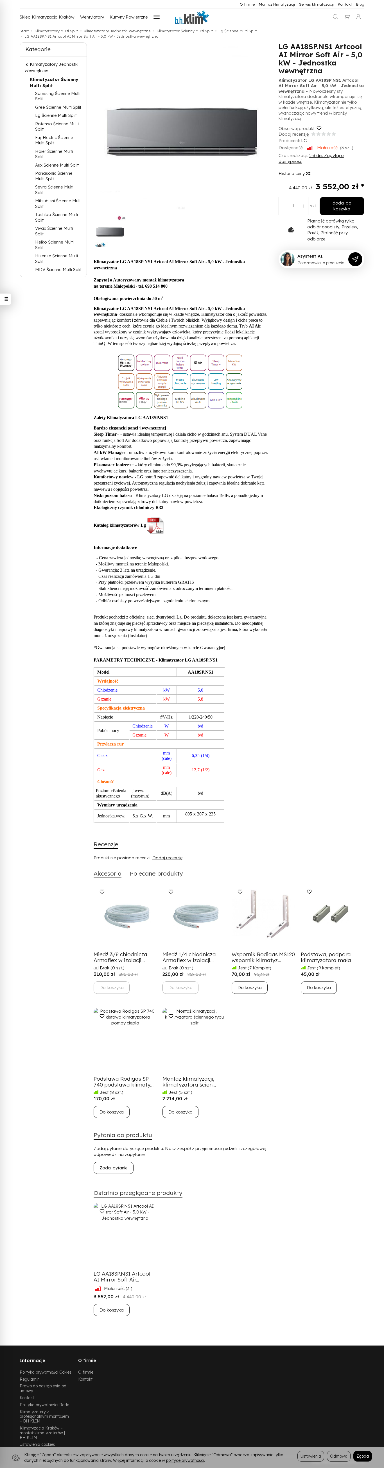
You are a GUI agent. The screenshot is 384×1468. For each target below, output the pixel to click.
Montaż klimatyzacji (277, 4)
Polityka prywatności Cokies (45, 1372)
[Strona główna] (192, 17)
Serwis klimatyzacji (316, 4)
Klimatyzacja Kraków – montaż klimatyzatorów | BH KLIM (42, 1433)
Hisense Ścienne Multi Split (56, 258)
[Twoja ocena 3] (323, 134)
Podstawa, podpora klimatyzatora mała (326, 957)
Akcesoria (107, 873)
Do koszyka (250, 987)
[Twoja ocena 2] (318, 134)
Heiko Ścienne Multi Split (54, 244)
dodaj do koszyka (342, 206)
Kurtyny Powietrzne (129, 17)
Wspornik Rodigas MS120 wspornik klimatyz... (263, 957)
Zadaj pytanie (114, 1168)
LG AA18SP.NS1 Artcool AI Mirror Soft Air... (122, 1276)
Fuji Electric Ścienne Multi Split (54, 140)
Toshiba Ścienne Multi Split (56, 217)
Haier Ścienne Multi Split (54, 154)
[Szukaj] (335, 17)
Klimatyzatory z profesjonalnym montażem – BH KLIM (44, 1416)
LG (304, 140)
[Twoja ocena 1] (313, 134)
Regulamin (30, 1379)
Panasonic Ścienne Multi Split (54, 176)
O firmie (247, 4)
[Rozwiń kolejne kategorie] (156, 17)
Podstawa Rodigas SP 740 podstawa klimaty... (123, 1081)
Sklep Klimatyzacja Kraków (47, 17)
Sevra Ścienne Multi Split (54, 189)
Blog (360, 4)
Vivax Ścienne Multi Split (54, 231)
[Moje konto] (358, 17)
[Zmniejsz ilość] (303, 206)
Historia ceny (292, 173)
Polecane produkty (156, 873)
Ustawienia (311, 1456)
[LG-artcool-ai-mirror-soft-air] (181, 383)
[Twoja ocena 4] (328, 134)
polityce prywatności (185, 1460)
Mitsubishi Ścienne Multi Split (58, 203)
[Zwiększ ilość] (283, 206)
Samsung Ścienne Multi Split (57, 96)
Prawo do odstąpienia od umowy (43, 1388)
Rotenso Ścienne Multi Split (57, 126)
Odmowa (338, 1456)
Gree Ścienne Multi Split (58, 107)
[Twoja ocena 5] (333, 134)
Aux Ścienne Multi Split (57, 165)
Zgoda (362, 1456)
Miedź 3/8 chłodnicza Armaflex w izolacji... (120, 957)
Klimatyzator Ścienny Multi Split (54, 82)
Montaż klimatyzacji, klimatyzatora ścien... (189, 1081)
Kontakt (345, 4)
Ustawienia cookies (37, 1444)
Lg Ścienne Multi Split (56, 115)
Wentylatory (92, 17)
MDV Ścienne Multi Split (58, 269)
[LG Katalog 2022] (155, 524)
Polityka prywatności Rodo (44, 1404)
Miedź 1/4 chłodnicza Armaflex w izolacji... (189, 957)
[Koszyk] (347, 17)
